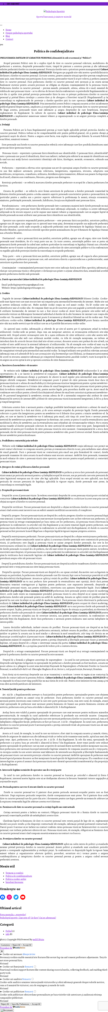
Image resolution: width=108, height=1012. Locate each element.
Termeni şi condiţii (14, 873)
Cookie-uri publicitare (13, 991)
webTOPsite (38, 939)
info (7, 934)
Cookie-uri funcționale (13, 966)
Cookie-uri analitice (12, 979)
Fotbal (9, 931)
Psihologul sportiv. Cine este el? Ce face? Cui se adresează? (28, 917)
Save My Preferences (20, 1004)
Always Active (28, 954)
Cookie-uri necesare (12, 954)
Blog (8, 36)
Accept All (27, 945)
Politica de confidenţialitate (19, 876)
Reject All (16, 945)
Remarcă (29, 966)
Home (8, 29)
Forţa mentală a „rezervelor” (13, 914)
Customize (5, 945)
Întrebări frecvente (14, 882)
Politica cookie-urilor (16, 879)
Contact (9, 39)
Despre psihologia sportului (19, 33)
